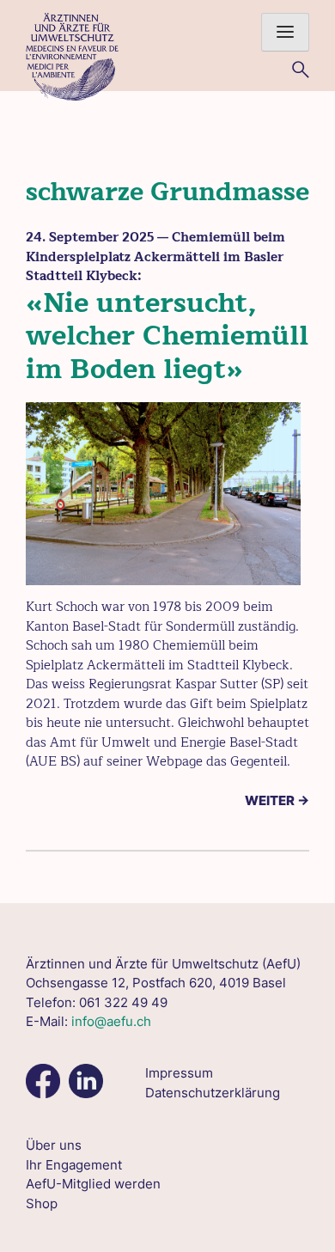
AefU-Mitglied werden (93, 1184)
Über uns (54, 1145)
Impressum (179, 1073)
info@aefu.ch (111, 1021)
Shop (42, 1203)
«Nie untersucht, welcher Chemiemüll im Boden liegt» (167, 336)
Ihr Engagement (74, 1165)
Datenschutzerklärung (212, 1092)
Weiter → (277, 800)
